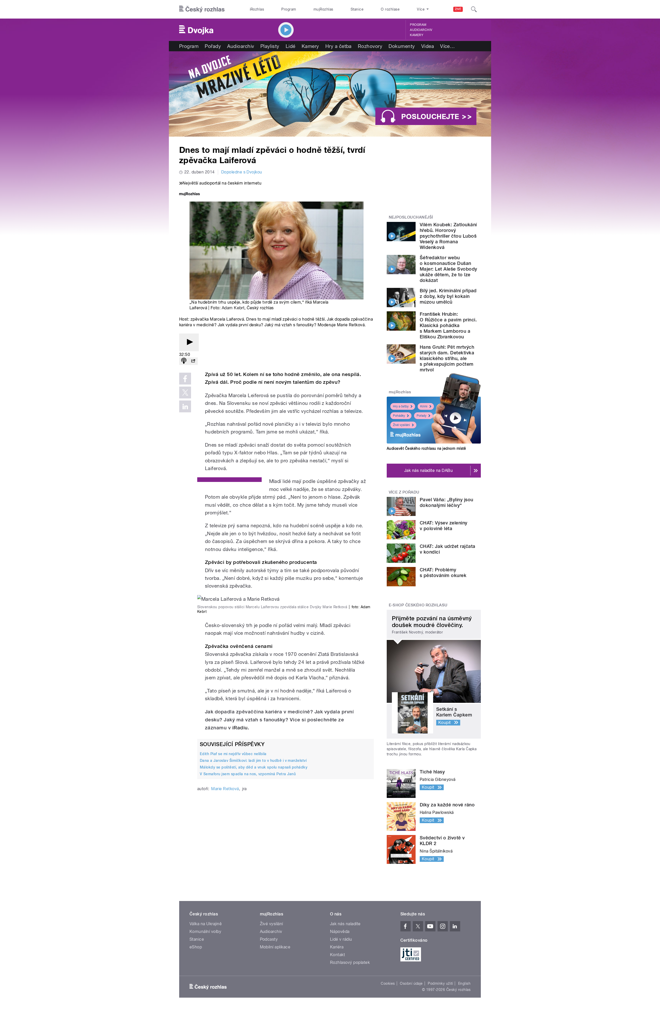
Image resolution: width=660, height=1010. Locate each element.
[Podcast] (183, 361)
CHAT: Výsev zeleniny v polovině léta (443, 525)
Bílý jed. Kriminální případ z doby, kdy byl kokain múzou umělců (448, 296)
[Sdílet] (193, 361)
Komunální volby (205, 931)
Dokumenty (402, 46)
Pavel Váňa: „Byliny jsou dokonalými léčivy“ (446, 502)
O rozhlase (390, 9)
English (464, 983)
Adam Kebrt (233, 307)
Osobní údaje (411, 983)
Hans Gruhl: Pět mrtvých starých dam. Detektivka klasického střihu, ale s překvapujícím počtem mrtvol (447, 358)
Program (288, 9)
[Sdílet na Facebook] (185, 379)
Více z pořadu (404, 492)
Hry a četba (338, 46)
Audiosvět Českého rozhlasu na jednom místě (426, 448)
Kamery (416, 35)
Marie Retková (225, 788)
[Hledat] (474, 9)
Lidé (290, 46)
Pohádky (399, 416)
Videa (427, 46)
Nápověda (340, 931)
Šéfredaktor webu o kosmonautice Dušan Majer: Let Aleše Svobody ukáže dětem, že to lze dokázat (448, 269)
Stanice (357, 9)
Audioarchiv (421, 30)
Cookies (388, 983)
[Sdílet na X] (185, 392)
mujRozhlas (323, 9)
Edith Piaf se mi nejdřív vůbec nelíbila (233, 754)
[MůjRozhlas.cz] (189, 194)
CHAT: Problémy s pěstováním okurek (443, 572)
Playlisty (269, 46)
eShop (195, 947)
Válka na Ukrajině (205, 923)
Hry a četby (401, 406)
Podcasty (269, 939)
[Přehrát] (189, 342)
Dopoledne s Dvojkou (241, 172)
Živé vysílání (401, 425)
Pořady (213, 46)
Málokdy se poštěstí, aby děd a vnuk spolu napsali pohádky (253, 767)
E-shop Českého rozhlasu (418, 605)
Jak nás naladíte (345, 923)
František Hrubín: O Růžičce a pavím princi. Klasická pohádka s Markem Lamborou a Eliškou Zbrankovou (448, 325)
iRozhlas (257, 9)
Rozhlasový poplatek (350, 962)
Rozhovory (370, 46)
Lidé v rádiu (341, 939)
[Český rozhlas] (202, 9)
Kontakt (337, 954)
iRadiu (240, 728)
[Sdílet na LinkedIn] (185, 406)
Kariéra (336, 947)
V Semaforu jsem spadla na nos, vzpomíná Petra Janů (248, 774)
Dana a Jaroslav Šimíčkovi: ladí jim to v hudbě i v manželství (253, 760)
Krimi (423, 406)
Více (447, 46)
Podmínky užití (440, 983)
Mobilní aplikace (275, 947)
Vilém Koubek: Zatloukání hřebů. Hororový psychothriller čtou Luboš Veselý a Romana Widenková (448, 236)
